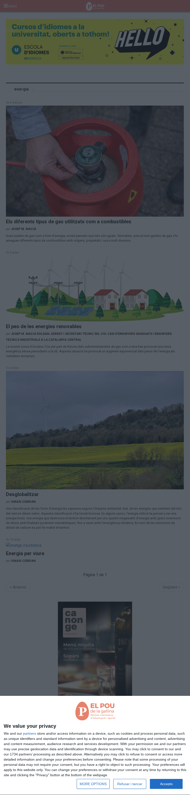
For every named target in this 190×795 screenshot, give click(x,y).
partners (29, 733)
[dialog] (95, 745)
